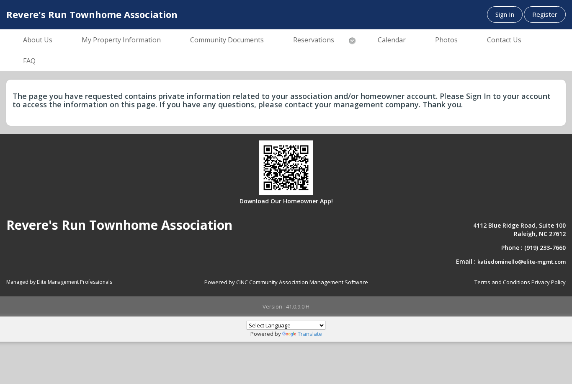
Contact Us (504, 39)
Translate (310, 333)
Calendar (392, 39)
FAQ (29, 60)
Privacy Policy (548, 282)
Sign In (504, 14)
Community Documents (227, 39)
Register (544, 14)
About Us (37, 39)
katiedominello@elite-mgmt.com (521, 261)
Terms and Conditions (502, 282)
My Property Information (121, 39)
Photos (446, 39)
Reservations (313, 39)
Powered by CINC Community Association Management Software (286, 282)
